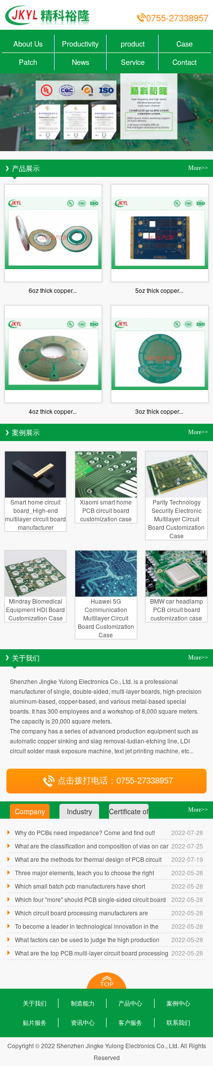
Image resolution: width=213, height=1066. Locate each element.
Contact (184, 61)
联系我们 (178, 1022)
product (133, 43)
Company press (30, 812)
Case (184, 43)
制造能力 (83, 1003)
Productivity (80, 43)
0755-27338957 (177, 17)
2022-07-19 (187, 859)
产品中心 (130, 1003)
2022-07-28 (187, 832)
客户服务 (130, 1022)
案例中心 (178, 1003)
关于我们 (35, 1003)
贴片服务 (35, 1022)
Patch (28, 61)
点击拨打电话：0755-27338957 (115, 780)
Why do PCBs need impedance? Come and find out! (85, 832)
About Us (28, 43)
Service (133, 61)
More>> (198, 168)
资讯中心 (83, 1022)
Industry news (79, 812)
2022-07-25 (187, 846)
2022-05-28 (187, 872)
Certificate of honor (129, 812)
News (80, 61)
